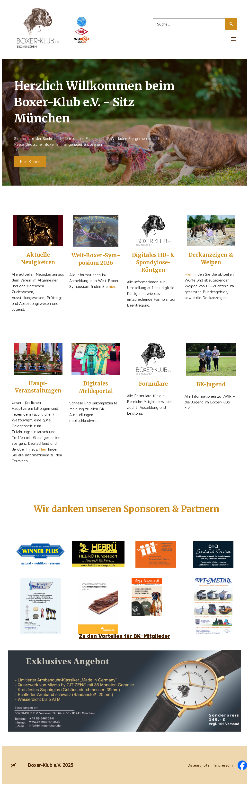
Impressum (223, 765)
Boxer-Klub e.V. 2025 (50, 765)
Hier (188, 274)
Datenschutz (198, 765)
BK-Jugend (210, 384)
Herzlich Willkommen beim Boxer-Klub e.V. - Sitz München (94, 102)
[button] (233, 39)
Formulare (153, 383)
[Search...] (231, 24)
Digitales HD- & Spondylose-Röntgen (153, 262)
